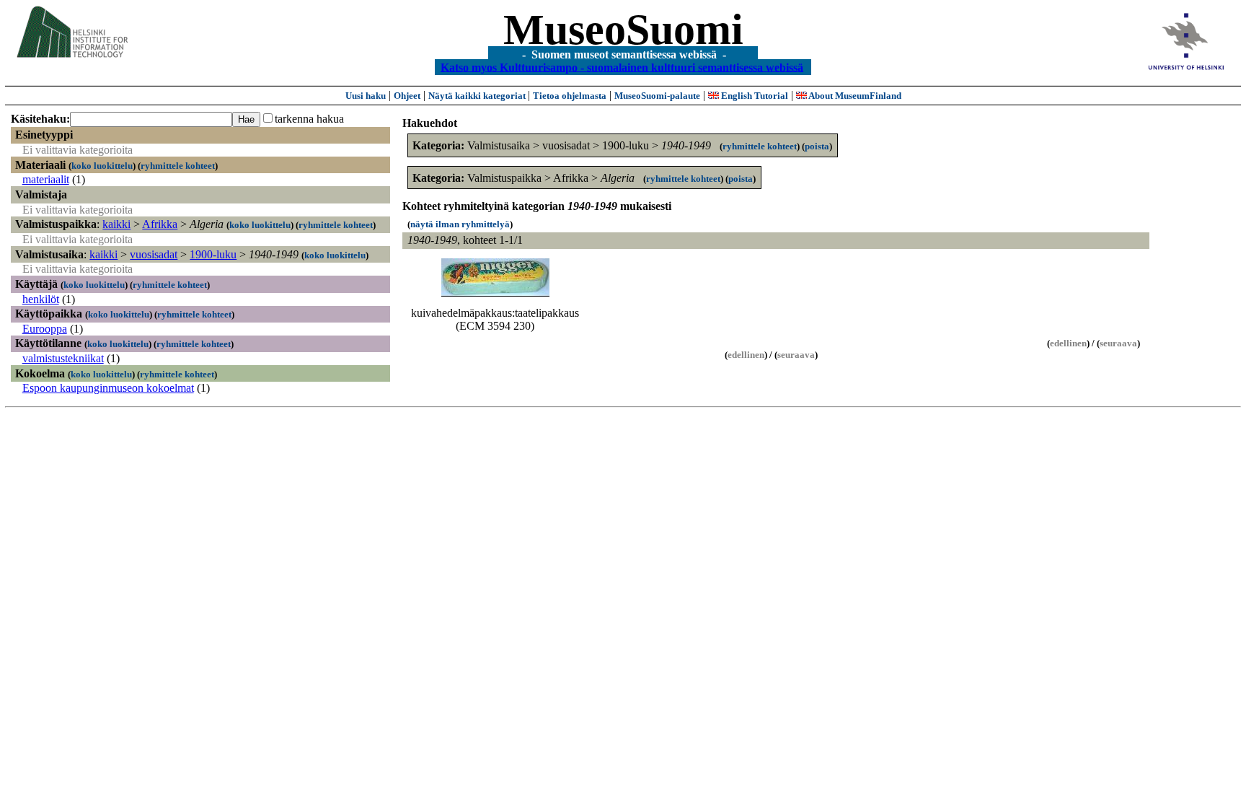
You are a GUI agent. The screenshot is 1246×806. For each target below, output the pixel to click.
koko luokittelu (102, 165)
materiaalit (45, 179)
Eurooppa (44, 329)
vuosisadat (153, 254)
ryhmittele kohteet (178, 165)
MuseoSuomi (623, 29)
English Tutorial (753, 95)
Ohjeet (407, 95)
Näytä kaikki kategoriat (478, 95)
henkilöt (40, 299)
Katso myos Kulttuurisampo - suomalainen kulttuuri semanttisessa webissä (622, 67)
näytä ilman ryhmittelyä (460, 224)
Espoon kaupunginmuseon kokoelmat (108, 388)
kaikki (116, 224)
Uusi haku (365, 95)
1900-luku (213, 254)
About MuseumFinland (854, 95)
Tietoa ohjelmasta (569, 95)
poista (817, 146)
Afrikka (159, 224)
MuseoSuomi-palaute (657, 95)
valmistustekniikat (63, 358)
